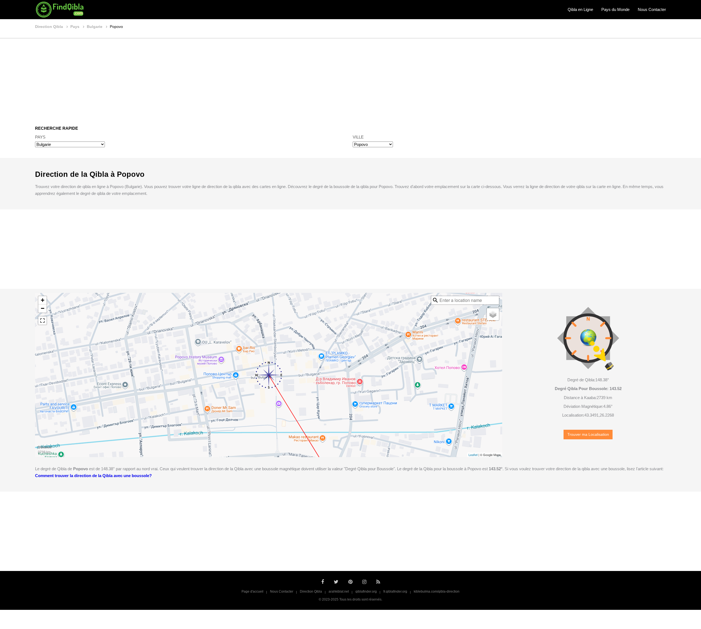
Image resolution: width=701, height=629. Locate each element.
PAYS (40, 137)
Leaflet (473, 454)
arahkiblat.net (339, 591)
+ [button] (42, 300)
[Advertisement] (350, 78)
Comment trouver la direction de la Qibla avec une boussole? (93, 475)
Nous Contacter (652, 9)
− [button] (42, 308)
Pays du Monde (615, 9)
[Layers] (493, 314)
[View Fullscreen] (42, 320)
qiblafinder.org (366, 591)
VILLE (358, 137)
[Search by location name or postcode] (435, 300)
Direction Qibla (311, 591)
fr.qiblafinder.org (395, 591)
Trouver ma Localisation (588, 434)
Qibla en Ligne (580, 9)
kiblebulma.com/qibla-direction (436, 591)
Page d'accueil (252, 591)
